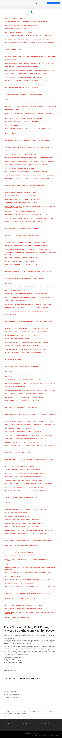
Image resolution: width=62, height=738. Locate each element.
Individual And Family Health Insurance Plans (18, 70)
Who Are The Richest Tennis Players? (36, 245)
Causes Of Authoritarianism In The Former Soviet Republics (23, 469)
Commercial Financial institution (46, 218)
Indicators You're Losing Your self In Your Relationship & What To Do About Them (29, 459)
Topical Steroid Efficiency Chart (34, 121)
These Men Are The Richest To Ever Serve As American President (24, 480)
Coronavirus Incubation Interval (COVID (17, 516)
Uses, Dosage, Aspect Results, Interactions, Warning (21, 25)
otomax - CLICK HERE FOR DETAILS (22, 678)
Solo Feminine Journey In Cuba (47, 414)
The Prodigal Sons (10, 314)
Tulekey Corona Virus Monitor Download (17, 602)
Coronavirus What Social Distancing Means (18, 549)
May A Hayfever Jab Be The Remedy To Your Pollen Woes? (22, 87)
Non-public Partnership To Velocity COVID (17, 537)
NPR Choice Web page (50, 275)
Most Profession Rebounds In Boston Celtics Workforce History (24, 185)
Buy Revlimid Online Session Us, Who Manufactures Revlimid (23, 275)
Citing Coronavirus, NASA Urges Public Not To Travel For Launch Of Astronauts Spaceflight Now (29, 541)
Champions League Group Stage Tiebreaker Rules (32, 438)
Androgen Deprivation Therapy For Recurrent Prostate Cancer (24, 278)
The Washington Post (35, 494)
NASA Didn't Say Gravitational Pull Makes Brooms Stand (21, 257)
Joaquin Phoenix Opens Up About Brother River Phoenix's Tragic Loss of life (28, 304)
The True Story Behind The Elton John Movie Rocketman (21, 497)
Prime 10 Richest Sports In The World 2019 (17, 144)
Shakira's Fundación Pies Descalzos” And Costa (19, 218)
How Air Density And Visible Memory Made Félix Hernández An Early (25, 352)
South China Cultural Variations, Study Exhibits (19, 249)
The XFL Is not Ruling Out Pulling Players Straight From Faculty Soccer (26, 164)
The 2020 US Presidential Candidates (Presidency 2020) (21, 157)
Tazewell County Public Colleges (46, 463)
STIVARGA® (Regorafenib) (44, 249)
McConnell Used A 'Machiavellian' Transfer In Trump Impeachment (24, 318)
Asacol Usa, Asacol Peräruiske (40, 39)
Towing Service (9, 73)
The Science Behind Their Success (15, 431)
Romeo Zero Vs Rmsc (11, 84)
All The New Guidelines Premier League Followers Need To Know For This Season (29, 232)
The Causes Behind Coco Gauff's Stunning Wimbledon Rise (22, 154)
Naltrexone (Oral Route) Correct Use (16, 39)
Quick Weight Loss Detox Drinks (31, 400)
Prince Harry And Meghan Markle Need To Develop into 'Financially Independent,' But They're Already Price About (30, 207)
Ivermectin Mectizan (11, 59)
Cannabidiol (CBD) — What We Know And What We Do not (21, 407)
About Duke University (12, 335)
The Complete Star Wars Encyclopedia (16, 435)
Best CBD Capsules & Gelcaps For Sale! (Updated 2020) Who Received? (25, 393)
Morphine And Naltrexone (12, 109)
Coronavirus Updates (38, 526)
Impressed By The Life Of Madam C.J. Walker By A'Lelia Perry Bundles (25, 473)
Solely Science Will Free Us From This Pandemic (19, 552)
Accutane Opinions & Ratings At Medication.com (29, 118)
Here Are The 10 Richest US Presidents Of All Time (20, 466)
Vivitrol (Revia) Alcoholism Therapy (27, 66)
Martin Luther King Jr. (34, 431)
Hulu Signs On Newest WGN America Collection (19, 456)
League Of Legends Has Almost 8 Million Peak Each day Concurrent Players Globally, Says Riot (30, 501)
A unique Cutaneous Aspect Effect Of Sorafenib (19, 261)
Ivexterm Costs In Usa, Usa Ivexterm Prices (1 (18, 32)
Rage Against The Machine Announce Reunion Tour (20, 211)
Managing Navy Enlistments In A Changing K (18, 268)
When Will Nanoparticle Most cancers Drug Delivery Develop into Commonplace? (29, 91)
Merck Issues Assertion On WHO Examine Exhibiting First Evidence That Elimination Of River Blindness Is (30, 133)
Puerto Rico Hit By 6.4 (11, 397)
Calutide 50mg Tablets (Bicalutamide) (16, 28)
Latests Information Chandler (14, 178)
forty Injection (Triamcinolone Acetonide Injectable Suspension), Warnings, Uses (29, 53)
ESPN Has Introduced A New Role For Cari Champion (20, 225)
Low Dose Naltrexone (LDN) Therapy (15, 42)
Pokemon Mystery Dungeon (13, 359)
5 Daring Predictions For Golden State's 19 (18, 449)
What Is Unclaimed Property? (14, 509)
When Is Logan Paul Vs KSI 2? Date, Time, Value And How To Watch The (25, 349)
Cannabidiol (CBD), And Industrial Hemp (16, 214)
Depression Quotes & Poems (13, 245)
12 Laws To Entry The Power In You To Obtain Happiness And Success (25, 242)
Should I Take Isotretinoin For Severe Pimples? (37, 46)
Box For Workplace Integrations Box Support (19, 463)
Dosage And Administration (13, 121)
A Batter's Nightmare (47, 161)
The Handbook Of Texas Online (40, 214)
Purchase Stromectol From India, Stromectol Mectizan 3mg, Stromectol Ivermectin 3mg (30, 98)
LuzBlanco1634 (9, 66)
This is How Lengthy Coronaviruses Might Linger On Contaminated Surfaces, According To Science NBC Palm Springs (27, 594)
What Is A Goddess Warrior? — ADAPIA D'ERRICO (19, 264)
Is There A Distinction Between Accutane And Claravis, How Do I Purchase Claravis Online (29, 114)
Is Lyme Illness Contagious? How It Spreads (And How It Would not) (25, 221)
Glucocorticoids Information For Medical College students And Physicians (27, 128)
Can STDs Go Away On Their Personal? (16, 386)
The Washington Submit (35, 523)
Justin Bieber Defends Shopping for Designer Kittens (21, 202)
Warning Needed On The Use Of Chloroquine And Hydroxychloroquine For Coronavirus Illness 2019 (30, 568)
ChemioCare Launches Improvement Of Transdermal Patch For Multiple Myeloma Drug (30, 56)
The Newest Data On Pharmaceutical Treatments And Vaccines (23, 608)
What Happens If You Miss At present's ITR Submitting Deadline (23, 476)
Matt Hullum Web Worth (45, 147)
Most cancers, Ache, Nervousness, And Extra (39, 178)
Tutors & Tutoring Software (13, 49)
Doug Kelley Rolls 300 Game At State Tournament (37, 271)
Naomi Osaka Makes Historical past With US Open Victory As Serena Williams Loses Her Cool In (30, 370)
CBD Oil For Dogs (50, 390)
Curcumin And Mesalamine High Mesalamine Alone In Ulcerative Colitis (35, 106)
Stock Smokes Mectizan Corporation (16, 94)
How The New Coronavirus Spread (43, 602)
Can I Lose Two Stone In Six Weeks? (15, 404)
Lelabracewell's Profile (12, 46)
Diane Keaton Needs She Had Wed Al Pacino (17, 171)
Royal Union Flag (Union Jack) (37, 325)
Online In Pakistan (10, 77)
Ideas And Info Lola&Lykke (41, 537)
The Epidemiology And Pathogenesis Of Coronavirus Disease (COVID (30, 572)
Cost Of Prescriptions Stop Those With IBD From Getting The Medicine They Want (29, 103)
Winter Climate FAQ (11, 366)
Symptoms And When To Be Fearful (15, 523)
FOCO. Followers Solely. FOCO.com (15, 325)
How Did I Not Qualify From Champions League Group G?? (21, 442)
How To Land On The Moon (12, 150)
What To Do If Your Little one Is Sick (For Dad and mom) (21, 545)
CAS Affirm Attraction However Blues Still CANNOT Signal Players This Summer (28, 321)
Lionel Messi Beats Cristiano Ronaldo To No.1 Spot (20, 414)
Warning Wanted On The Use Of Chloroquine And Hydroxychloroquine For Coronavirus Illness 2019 (31, 613)
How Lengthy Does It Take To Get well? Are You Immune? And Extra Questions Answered (28, 560)
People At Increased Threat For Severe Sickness (19, 583)
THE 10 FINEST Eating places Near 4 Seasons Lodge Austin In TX (23, 345)
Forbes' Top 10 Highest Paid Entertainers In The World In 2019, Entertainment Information (28, 375)
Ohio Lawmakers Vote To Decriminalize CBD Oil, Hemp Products (23, 390)
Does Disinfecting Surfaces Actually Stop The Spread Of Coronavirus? (26, 590)
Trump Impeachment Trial (12, 175)
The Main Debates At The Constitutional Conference (20, 195)
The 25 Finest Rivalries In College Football (18, 421)
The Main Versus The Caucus (46, 297)
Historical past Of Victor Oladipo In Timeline (18, 182)
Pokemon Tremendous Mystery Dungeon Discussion (38, 175)
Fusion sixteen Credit (45, 225)
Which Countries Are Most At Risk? (15, 533)
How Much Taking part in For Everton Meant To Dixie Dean (22, 228)
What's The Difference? (12, 125)
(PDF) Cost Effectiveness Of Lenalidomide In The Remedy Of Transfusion (26, 80)
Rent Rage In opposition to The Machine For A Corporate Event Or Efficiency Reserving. (28, 282)
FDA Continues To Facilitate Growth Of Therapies (19, 555)
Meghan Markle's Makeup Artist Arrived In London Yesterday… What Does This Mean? (30, 424)
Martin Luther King (39, 268)
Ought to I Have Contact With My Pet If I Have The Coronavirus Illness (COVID (28, 579)
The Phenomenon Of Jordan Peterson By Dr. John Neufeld (22, 356)
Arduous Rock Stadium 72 (12, 383)
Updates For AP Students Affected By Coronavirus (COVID (22, 586)
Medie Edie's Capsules (46, 157)
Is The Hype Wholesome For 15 (39, 328)
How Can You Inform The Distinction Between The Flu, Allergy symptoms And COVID (29, 530)
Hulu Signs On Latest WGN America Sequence (18, 452)
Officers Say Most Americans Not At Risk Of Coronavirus (22, 519)
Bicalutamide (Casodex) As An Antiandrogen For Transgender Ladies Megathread (29, 63)
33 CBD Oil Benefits (44, 140)
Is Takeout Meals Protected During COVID (17, 598)
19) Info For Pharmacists (12, 576)
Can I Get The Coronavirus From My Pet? (17, 526)
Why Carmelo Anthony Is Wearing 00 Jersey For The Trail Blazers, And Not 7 (27, 293)
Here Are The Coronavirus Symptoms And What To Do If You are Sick (25, 605)
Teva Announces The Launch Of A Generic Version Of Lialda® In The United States (29, 35)
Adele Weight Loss (10, 379)
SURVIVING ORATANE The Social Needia (30, 77)
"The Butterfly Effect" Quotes (31, 335)
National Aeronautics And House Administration (19, 239)
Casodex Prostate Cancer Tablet (15, 290)
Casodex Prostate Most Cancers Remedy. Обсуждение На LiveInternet (26, 21)
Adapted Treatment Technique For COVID (17, 617)
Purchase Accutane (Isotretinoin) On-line (41, 42)
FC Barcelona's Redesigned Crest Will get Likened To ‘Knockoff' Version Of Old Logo (30, 445)
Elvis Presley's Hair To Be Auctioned (16, 328)
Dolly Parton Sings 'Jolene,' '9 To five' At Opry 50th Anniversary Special (26, 490)
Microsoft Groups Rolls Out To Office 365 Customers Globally (24, 487)
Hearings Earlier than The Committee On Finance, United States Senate (26, 363)
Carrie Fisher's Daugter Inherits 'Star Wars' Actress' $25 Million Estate (26, 311)
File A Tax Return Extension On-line (15, 494)
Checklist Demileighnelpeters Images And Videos (20, 168)
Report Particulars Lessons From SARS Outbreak (20, 297)
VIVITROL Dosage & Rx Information (45, 70)
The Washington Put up (40, 171)
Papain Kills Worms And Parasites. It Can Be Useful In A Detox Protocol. (26, 506)
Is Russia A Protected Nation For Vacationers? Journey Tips (23, 342)
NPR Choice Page (21, 300)
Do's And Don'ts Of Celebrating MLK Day (26, 235)
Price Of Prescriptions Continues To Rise (32, 84)
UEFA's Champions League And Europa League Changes (21, 192)
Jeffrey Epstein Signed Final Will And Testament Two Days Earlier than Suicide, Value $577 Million (30, 253)
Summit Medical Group (11, 400)
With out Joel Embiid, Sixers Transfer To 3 (17, 338)
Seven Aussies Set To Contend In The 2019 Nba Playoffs (21, 418)
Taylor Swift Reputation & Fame (43, 421)
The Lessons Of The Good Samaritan (30, 379)
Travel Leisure (9, 438)
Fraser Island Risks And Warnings (36, 509)
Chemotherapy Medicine (12, 271)
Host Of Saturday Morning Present (41, 435)
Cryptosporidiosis (37, 397)
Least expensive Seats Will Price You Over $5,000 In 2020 (39, 383)
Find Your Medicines (36, 94)
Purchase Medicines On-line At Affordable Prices (32, 73)
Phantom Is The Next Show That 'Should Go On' (18, 512)
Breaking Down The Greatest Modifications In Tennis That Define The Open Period (29, 286)
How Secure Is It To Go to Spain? (29, 366)
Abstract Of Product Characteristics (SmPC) (18, 137)
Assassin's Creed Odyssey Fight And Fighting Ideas (20, 428)
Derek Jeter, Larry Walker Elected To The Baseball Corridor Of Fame (26, 331)
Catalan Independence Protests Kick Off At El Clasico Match (23, 199)
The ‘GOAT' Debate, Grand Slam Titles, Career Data (20, 147)
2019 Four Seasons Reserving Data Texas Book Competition (22, 411)
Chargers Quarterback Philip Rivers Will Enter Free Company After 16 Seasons (29, 483)
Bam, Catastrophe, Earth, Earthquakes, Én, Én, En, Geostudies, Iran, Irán (26, 307)
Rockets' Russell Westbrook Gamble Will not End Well (21, 161)
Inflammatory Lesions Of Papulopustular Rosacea (20, 140)
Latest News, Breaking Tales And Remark (17, 189)
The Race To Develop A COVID (37, 533)
